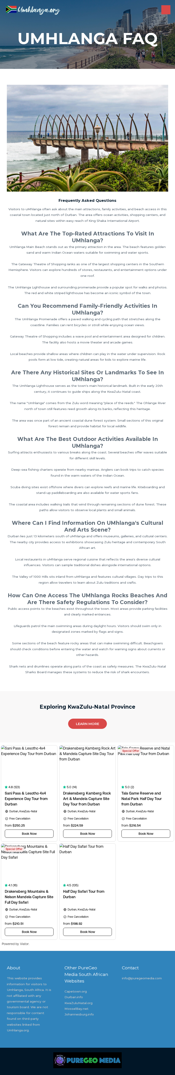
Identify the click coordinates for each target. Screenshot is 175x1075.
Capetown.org (75, 991)
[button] (87, 724)
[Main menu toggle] (166, 10)
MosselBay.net (76, 1008)
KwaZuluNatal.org (78, 1003)
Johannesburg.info (79, 1014)
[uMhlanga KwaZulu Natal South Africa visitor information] (33, 10)
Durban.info (73, 997)
